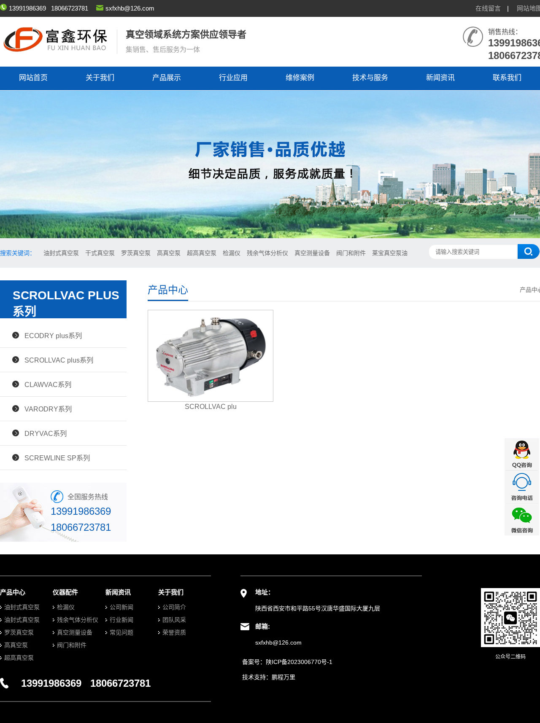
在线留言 (488, 8)
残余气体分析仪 (267, 253)
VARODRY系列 (48, 409)
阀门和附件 (351, 253)
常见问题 (121, 632)
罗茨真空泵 (136, 253)
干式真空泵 (100, 253)
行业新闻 (121, 620)
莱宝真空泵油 (390, 253)
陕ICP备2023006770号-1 (299, 661)
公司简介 (174, 607)
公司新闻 (121, 607)
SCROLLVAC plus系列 (58, 360)
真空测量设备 (312, 253)
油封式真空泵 (61, 253)
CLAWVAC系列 (47, 384)
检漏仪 (231, 253)
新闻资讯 (440, 78)
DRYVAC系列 (45, 433)
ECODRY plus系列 (53, 335)
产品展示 (166, 78)
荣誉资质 (174, 632)
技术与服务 (370, 78)
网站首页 (33, 78)
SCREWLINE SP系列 (57, 458)
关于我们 (100, 78)
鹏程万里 (283, 677)
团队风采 (174, 620)
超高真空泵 (201, 253)
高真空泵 (169, 253)
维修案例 (300, 78)
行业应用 (233, 78)
